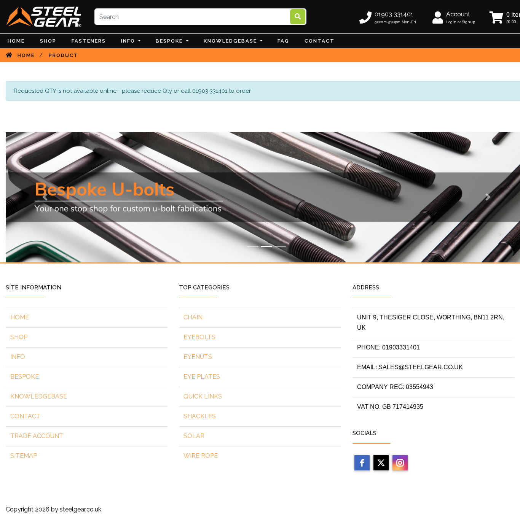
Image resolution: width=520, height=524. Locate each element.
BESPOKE (170, 41)
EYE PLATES (201, 376)
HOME (19, 317)
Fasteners (89, 41)
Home (16, 41)
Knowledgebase (231, 41)
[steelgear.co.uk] (44, 16)
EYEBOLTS (199, 337)
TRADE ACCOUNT (36, 436)
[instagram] (400, 462)
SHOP (18, 337)
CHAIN (193, 317)
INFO (129, 41)
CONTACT (320, 41)
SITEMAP (23, 455)
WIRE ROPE (200, 455)
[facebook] (362, 462)
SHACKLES (199, 416)
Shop (48, 41)
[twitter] (381, 462)
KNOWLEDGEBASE (38, 396)
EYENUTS (197, 356)
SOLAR (193, 436)
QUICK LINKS (202, 396)
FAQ (283, 41)
